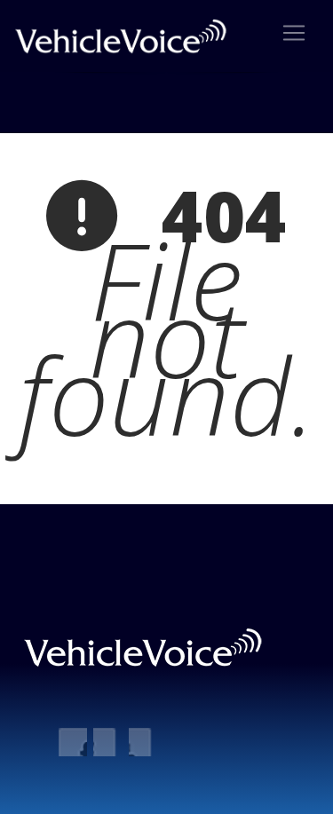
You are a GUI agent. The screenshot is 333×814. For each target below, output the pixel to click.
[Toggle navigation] (294, 33)
